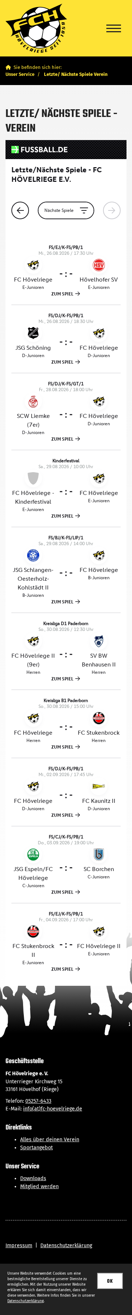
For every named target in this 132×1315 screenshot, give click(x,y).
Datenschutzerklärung (66, 1245)
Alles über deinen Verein (49, 1139)
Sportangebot (36, 1148)
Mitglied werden (39, 1186)
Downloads (33, 1178)
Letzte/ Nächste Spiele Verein (75, 74)
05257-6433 (38, 1101)
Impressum (19, 1245)
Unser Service (20, 74)
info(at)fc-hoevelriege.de (52, 1109)
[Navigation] (113, 28)
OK (110, 1281)
